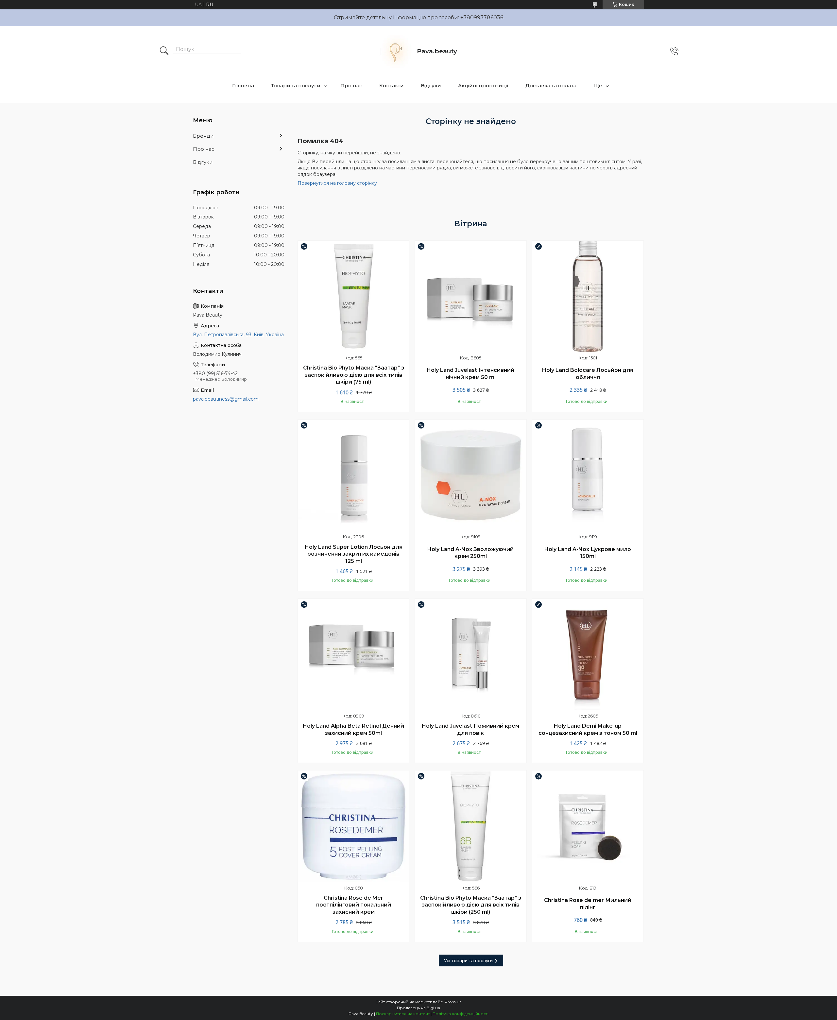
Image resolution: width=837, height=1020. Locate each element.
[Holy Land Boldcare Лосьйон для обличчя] (587, 296)
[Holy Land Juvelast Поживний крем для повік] (470, 654)
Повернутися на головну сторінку (337, 183)
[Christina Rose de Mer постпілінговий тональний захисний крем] (353, 826)
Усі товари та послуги (468, 960)
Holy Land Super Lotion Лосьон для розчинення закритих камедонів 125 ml (353, 554)
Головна (243, 85)
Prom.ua (453, 1001)
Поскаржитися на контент (403, 1013)
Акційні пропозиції (483, 85)
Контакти (391, 85)
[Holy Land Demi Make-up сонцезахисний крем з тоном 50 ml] (587, 654)
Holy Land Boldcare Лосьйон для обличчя (587, 373)
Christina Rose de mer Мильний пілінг (587, 903)
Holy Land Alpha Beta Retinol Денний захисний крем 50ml (353, 729)
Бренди (203, 136)
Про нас (351, 85)
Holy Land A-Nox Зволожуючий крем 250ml (470, 553)
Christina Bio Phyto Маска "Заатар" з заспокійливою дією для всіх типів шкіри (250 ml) (470, 905)
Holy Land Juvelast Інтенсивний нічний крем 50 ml (470, 373)
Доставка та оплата (550, 85)
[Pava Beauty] (395, 51)
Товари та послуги (295, 85)
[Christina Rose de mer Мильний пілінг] (587, 826)
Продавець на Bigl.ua (418, 1007)
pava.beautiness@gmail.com (226, 399)
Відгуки (431, 85)
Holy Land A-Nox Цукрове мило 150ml (587, 553)
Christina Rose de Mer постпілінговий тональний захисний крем (353, 905)
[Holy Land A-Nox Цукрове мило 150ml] (587, 475)
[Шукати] (164, 51)
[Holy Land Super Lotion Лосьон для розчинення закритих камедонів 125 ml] (353, 475)
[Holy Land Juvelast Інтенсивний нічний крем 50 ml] (470, 296)
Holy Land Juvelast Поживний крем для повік (470, 729)
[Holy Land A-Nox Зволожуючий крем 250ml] (470, 475)
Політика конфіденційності (460, 1013)
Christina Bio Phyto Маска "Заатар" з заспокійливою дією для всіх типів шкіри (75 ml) (353, 375)
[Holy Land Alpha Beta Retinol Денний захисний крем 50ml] (353, 654)
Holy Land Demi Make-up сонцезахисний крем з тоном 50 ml (587, 729)
